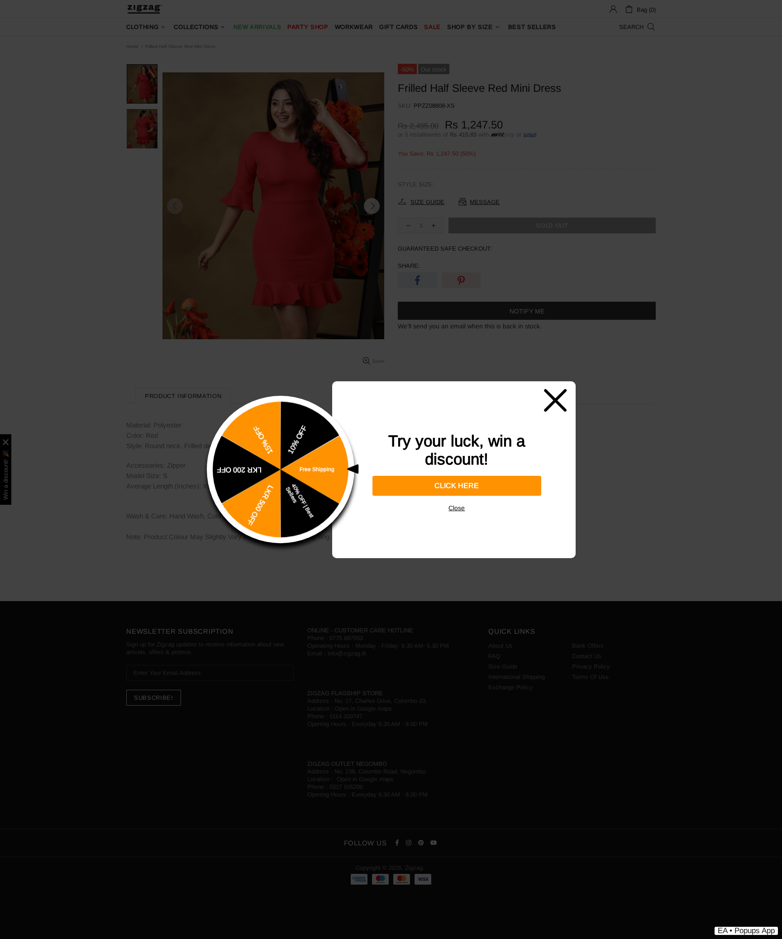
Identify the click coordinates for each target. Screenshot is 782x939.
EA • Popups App (746, 930)
